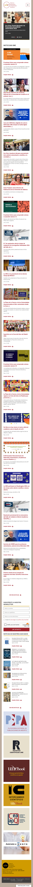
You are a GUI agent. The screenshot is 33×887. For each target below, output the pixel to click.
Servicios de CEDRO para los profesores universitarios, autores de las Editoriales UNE (16, 545)
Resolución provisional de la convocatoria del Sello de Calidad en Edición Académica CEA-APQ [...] (16, 516)
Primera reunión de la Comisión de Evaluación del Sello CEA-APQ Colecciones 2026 (16, 574)
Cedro (21, 880)
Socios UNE (20, 879)
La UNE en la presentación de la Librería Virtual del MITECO (15, 274)
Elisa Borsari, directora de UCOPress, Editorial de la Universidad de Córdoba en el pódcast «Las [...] (16, 94)
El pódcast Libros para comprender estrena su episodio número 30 (16, 365)
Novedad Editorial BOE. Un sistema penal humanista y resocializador (20, 683)
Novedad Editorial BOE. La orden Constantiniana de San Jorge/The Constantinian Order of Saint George (20, 640)
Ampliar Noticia (7, 74)
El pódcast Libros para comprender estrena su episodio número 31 (16, 215)
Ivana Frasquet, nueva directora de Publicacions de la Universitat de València (16, 188)
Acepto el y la (16, 619)
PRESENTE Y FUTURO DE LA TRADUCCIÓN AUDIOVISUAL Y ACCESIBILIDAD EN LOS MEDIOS (19, 651)
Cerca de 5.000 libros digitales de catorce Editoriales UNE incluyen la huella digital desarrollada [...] (15, 124)
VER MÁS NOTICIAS (14, 595)
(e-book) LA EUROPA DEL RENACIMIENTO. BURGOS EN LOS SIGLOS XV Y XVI (20, 694)
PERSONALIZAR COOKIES (23, 885)
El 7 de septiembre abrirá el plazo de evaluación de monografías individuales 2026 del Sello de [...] (16, 245)
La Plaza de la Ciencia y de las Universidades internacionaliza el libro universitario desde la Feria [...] (16, 304)
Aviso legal (12, 879)
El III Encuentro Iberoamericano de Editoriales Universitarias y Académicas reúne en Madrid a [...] (15, 457)
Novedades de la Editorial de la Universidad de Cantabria (19, 674)
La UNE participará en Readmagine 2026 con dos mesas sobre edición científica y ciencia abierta (16, 487)
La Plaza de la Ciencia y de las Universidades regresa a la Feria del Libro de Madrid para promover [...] (16, 395)
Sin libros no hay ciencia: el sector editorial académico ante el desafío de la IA (16, 428)
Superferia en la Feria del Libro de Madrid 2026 (16, 335)
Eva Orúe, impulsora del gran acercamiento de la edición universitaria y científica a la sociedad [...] (16, 155)
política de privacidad (23, 619)
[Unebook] (16, 781)
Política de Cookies (20, 879)
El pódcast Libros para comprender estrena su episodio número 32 (16, 63)
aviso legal (13, 619)
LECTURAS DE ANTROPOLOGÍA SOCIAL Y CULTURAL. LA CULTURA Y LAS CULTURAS (20, 663)
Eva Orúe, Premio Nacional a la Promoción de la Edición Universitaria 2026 (15, 27)
